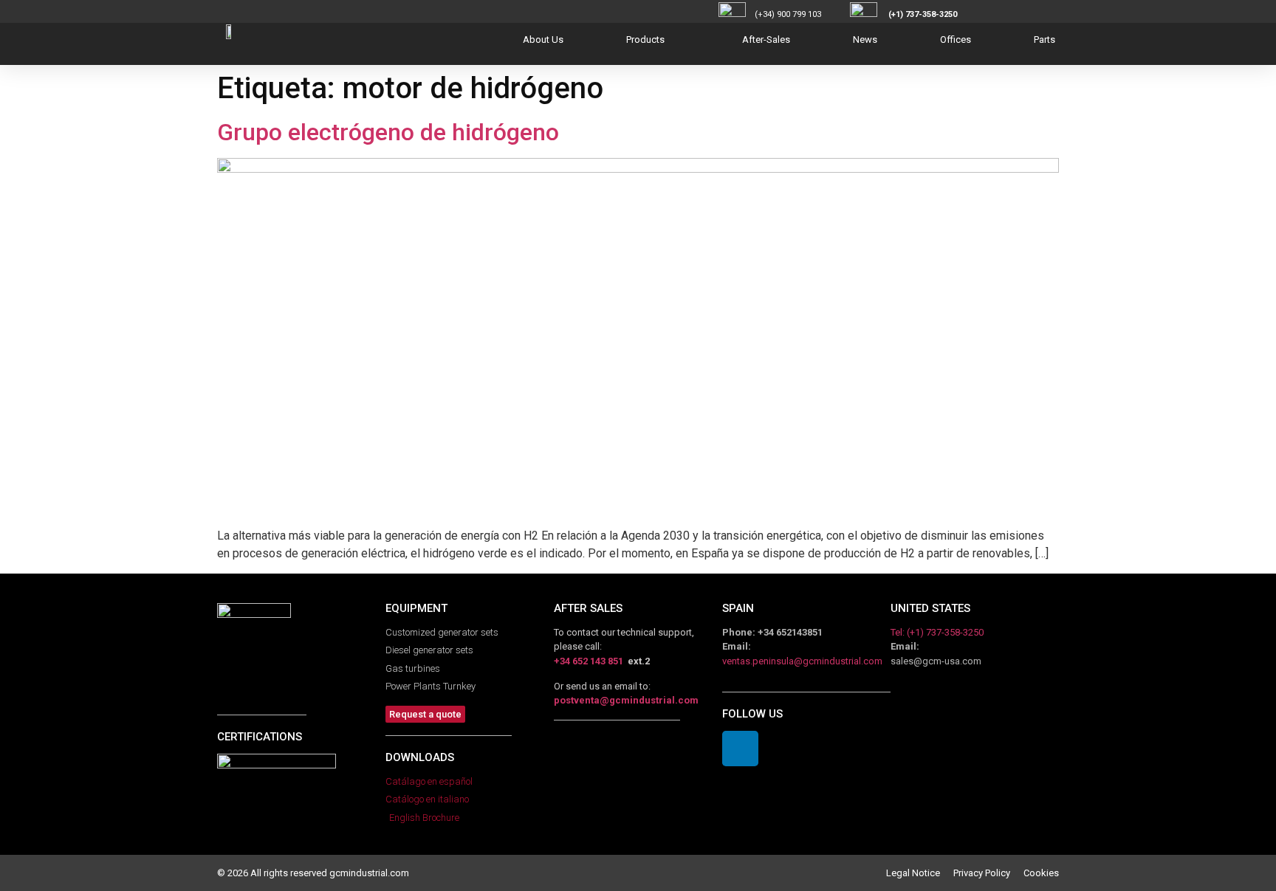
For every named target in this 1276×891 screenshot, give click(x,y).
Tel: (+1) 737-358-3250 (937, 632)
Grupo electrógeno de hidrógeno (388, 132)
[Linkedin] (740, 749)
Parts (1044, 39)
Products (645, 39)
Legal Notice (919, 872)
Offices (955, 39)
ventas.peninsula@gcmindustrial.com (802, 661)
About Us (543, 39)
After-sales (766, 39)
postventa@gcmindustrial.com (626, 700)
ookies (1044, 872)
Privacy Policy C (991, 872)
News (865, 39)
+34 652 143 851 (588, 661)
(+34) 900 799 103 (801, 14)
